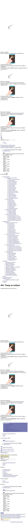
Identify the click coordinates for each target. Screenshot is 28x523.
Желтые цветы (11, 201)
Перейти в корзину (5, 456)
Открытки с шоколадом (11, 269)
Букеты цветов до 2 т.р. (13, 215)
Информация (6, 423)
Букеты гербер (11, 180)
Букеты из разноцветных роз (14, 243)
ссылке (14, 53)
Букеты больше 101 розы (13, 233)
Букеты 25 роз (11, 227)
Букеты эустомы (12, 196)
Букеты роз (10, 193)
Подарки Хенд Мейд (10, 272)
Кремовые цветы (12, 203)
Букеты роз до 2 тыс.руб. (13, 245)
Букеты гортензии (12, 182)
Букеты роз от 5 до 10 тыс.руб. (15, 249)
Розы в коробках (12, 254)
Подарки (5, 261)
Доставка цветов (9, 424)
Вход (5, 142)
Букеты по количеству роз (11, 222)
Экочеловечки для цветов (11, 275)
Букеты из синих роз (13, 237)
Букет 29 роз (11, 228)
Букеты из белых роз (13, 236)
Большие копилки (10, 271)
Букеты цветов (6, 176)
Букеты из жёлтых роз (13, 240)
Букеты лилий (11, 186)
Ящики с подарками (10, 264)
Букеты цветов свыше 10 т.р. (14, 220)
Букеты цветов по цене (11, 214)
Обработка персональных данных (13, 430)
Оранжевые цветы (12, 205)
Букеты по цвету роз (10, 234)
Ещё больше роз (9, 251)
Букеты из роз (6, 221)
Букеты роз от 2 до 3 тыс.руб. (14, 247)
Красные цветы (11, 202)
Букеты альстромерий (14, 179)
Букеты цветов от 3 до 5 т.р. (14, 217)
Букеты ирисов (11, 185)
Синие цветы (11, 207)
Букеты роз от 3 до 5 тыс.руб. (14, 248)
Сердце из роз (11, 255)
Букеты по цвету (9, 199)
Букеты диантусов (12, 184)
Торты (4, 276)
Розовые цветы (11, 206)
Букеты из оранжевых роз (14, 242)
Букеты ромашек (12, 194)
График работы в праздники (12, 431)
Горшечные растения (13, 198)
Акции (4, 282)
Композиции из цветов (11, 209)
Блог (4, 435)
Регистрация (6, 482)
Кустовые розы (11, 257)
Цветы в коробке (12, 210)
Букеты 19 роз (11, 226)
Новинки (5, 280)
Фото (4, 434)
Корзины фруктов (10, 263)
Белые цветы (11, 200)
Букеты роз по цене (10, 244)
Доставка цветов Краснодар (9, 433)
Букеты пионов (11, 189)
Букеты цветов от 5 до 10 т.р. (14, 219)
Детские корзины (9, 265)
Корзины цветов (12, 212)
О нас (7, 426)
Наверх (2, 513)
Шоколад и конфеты (10, 268)
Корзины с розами (12, 256)
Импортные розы (12, 252)
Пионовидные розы (12, 258)
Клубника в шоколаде (10, 262)
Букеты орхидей (12, 188)
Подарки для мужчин (10, 270)
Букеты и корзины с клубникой (13, 266)
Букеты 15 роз (11, 224)
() (6, 447)
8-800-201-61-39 (6, 150)
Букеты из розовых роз (13, 238)
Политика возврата (10, 429)
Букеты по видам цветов (11, 177)
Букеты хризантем (12, 195)
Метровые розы (11, 259)
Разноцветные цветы (13, 208)
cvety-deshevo (4, 438)
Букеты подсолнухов (13, 191)
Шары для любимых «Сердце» (12, 279)
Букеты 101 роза (12, 231)
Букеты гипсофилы (12, 181)
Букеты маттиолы (12, 187)
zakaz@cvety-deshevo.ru (9, 441)
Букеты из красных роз (13, 235)
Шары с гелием (6, 278)
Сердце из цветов (12, 213)
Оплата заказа (9, 425)
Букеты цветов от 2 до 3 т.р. (14, 216)
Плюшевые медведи (7, 277)
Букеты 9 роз (11, 223)
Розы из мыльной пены (11, 273)
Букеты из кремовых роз (13, 241)
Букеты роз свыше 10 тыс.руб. (15, 250)
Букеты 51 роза (11, 230)
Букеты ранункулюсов (13, 192)
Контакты (8, 427)
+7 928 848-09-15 (7, 149)
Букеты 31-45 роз (12, 229)
